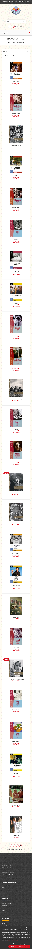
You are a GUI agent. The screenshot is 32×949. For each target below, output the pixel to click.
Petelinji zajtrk (16, 617)
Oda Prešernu (16, 585)
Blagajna (26, 1)
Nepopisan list (16, 553)
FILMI (14, 42)
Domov (10, 42)
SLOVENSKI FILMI (20, 42)
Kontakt (3, 887)
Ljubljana (16, 303)
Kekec (16, 239)
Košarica (21, 1)
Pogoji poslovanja (6, 870)
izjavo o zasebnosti (13, 940)
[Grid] (4, 52)
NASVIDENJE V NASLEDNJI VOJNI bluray (16, 493)
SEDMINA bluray (16, 805)
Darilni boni (4, 905)
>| (20, 845)
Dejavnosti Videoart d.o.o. (8, 872)
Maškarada (16, 335)
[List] (6, 52)
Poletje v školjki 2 (16, 741)
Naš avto (16, 429)
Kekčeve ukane (16, 207)
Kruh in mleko (16, 271)
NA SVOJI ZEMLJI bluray (16, 399)
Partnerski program (6, 908)
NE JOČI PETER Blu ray (16, 523)
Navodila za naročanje (7, 865)
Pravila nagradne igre (7, 874)
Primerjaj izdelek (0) (23, 51)
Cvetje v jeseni (16, 113)
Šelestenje (16, 835)
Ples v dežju (16, 647)
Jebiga (16, 175)
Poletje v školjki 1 (16, 709)
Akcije (3, 910)
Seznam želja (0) (13, 1)
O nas (3, 863)
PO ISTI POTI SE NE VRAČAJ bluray (16, 679)
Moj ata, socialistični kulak (16, 367)
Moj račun (5, 1)
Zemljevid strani (6, 890)
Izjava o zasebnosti (6, 867)
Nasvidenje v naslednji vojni (16, 461)
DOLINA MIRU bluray (16, 145)
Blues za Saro (16, 81)
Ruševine (16, 773)
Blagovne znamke (6, 903)
